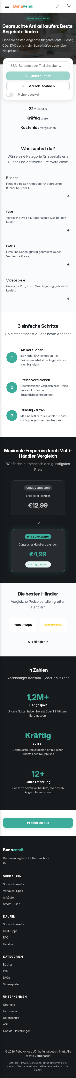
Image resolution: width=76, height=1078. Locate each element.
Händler (8, 944)
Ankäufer (9, 897)
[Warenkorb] (68, 6)
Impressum (10, 1011)
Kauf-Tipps (10, 931)
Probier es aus (38, 823)
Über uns (9, 1004)
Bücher (7, 964)
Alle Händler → (38, 641)
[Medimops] (22, 625)
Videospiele (11, 984)
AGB (6, 1024)
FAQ (5, 937)
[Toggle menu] (7, 6)
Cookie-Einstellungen (17, 1031)
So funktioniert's (13, 884)
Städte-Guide (11, 904)
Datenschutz (11, 1017)
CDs (5, 971)
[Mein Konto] (57, 6)
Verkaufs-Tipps (13, 890)
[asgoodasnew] (53, 625)
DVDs (6, 977)
